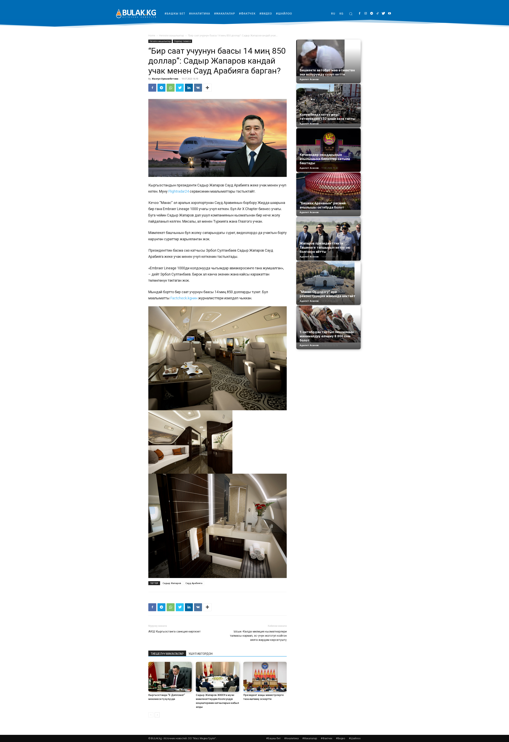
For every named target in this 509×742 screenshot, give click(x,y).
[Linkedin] (189, 88)
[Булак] (136, 13)
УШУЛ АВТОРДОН (200, 653)
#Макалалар (309, 738)
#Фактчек (326, 738)
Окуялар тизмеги (182, 41)
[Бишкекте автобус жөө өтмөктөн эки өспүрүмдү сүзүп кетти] (328, 58)
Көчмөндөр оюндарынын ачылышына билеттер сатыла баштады (325, 159)
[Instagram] (365, 13)
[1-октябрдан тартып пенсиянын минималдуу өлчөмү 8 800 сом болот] (328, 324)
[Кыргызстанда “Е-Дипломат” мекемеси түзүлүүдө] (170, 677)
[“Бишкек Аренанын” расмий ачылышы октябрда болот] (328, 191)
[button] (350, 13)
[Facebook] (359, 13)
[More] (207, 88)
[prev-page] (150, 714)
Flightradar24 (179, 191)
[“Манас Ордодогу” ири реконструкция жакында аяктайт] (328, 283)
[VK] (198, 88)
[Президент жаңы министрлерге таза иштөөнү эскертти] (265, 677)
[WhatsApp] (171, 88)
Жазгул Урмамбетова (165, 78)
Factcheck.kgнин (183, 298)
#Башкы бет (273, 738)
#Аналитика (291, 738)
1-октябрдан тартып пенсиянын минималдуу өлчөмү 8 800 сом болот (327, 336)
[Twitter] (383, 13)
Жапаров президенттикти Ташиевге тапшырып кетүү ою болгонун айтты (325, 247)
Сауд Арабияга (194, 583)
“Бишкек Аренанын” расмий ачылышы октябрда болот (323, 205)
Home (151, 35)
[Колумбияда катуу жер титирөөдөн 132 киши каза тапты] (328, 104)
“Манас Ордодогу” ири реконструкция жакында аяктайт (327, 294)
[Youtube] (389, 13)
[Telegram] (371, 13)
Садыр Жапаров (172, 583)
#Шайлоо (355, 738)
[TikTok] (377, 13)
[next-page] (157, 714)
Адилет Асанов (309, 79)
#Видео (340, 738)
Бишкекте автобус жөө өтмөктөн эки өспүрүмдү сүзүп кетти (327, 72)
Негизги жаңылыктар (171, 35)
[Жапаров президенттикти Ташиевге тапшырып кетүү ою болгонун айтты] (328, 239)
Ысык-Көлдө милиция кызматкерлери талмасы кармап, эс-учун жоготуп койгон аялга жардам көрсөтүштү (258, 636)
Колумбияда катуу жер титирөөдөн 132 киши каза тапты (327, 117)
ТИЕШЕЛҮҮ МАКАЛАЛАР (167, 653)
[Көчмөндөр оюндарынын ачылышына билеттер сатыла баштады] (328, 150)
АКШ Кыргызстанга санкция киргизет (174, 631)
